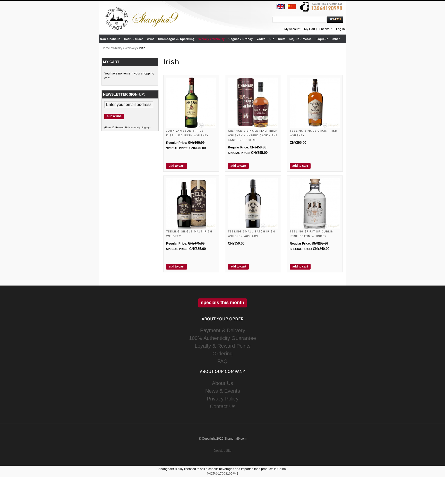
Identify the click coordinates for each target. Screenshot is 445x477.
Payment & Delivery (222, 330)
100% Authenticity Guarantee (222, 338)
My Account (292, 29)
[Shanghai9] (142, 10)
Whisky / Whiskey (124, 48)
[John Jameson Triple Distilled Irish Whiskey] (191, 103)
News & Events (222, 391)
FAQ (222, 361)
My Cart (309, 29)
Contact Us (222, 406)
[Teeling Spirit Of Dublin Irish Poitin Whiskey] (315, 203)
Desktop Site (223, 451)
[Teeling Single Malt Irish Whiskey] (191, 203)
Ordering (222, 353)
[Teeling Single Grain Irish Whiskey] (315, 103)
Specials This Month (222, 302)
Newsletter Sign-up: (124, 94)
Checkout (325, 29)
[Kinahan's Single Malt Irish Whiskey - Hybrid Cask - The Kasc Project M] (253, 103)
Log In (340, 29)
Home (105, 48)
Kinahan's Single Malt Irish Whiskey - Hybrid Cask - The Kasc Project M (253, 135)
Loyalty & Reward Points (223, 346)
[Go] (335, 19)
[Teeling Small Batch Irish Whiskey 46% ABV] (253, 203)
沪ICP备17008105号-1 (222, 473)
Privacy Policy (222, 398)
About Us (222, 383)
